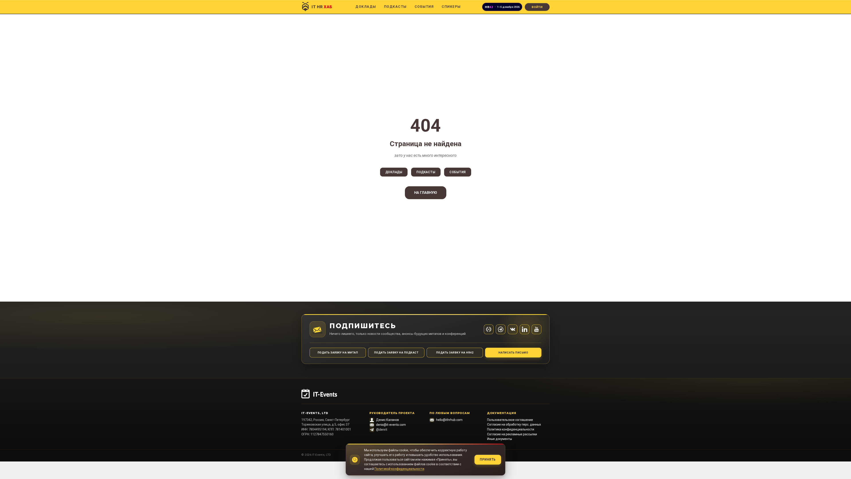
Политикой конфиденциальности (399, 469)
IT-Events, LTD (314, 413)
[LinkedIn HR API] (524, 329)
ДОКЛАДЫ (365, 7)
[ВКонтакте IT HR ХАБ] (512, 329)
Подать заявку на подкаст (396, 352)
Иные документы (499, 439)
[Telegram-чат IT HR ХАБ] (501, 329)
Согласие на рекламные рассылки (512, 434)
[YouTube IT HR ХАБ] (536, 329)
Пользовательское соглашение (510, 420)
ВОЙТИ (537, 7)
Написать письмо (513, 352)
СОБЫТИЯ (424, 7)
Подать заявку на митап (338, 352)
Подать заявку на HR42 (454, 352)
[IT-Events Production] (425, 396)
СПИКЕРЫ (451, 7)
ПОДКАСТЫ (395, 7)
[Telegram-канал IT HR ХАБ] (489, 329)
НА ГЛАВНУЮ (425, 192)
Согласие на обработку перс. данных (514, 424)
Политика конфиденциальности (510, 429)
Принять (488, 459)
